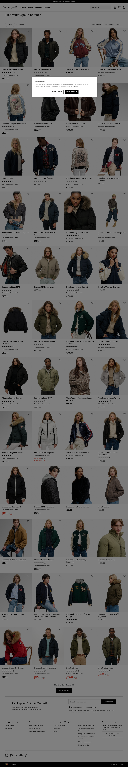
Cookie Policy (75, 86)
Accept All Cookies (71, 91)
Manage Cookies (57, 91)
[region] (64, 87)
